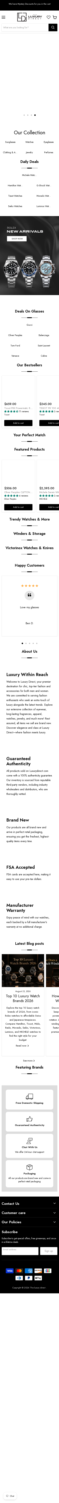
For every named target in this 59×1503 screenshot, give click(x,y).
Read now (21, 1045)
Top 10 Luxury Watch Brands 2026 (23, 998)
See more (28, 1060)
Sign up (49, 1251)
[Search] (53, 27)
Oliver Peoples (10, 498)
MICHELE (43, 498)
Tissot (6, 414)
